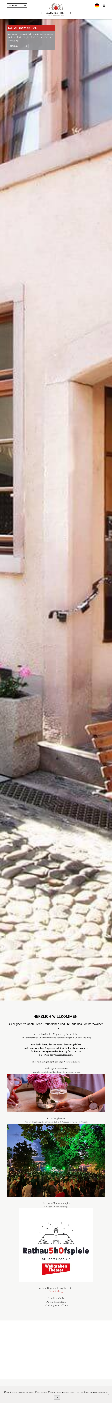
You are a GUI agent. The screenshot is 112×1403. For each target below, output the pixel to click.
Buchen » (13, 6)
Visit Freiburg (56, 1291)
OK (57, 1398)
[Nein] (108, 1394)
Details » (14, 46)
